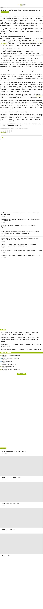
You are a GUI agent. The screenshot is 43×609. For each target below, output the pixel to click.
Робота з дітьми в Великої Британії (11, 477)
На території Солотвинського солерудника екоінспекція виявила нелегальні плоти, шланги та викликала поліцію (18, 245)
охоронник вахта (6, 555)
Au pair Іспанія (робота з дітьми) (10, 503)
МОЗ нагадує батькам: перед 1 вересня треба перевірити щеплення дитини (21, 250)
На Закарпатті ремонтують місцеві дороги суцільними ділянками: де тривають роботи (19, 213)
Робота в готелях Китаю (8, 529)
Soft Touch (39, 96)
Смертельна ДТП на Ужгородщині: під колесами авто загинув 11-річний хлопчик (21, 345)
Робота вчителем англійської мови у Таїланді (14, 451)
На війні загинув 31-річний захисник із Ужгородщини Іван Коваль (21, 349)
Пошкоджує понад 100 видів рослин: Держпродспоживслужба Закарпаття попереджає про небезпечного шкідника (20, 333)
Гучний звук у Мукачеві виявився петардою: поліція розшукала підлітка (20, 255)
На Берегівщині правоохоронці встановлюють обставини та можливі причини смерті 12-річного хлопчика (19, 238)
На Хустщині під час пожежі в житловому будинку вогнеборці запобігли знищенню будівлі (20, 219)
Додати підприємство (21, 373)
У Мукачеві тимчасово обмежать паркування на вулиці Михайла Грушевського (18, 226)
